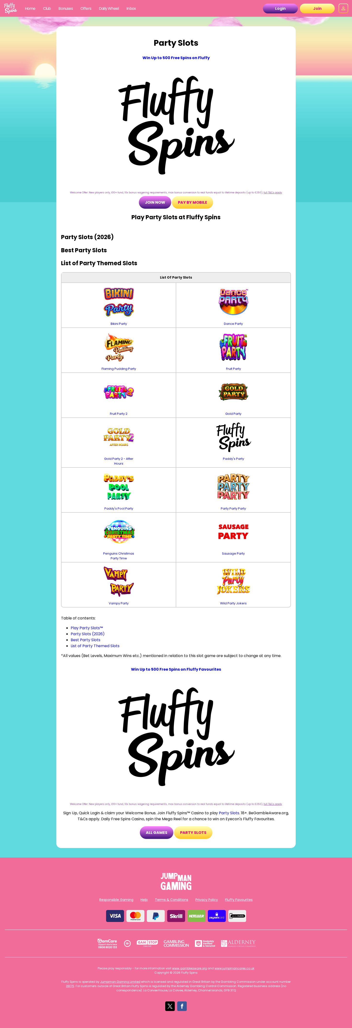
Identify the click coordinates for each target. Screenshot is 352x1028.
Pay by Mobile (192, 202)
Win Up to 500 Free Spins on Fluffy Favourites (176, 669)
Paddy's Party (233, 458)
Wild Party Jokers (233, 603)
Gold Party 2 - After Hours (118, 461)
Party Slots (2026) (88, 634)
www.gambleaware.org (189, 968)
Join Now (155, 202)
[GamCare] (107, 943)
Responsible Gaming (116, 899)
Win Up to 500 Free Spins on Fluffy (176, 58)
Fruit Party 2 (118, 413)
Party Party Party (233, 508)
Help (144, 899)
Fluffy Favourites (239, 899)
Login (280, 8)
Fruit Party (233, 368)
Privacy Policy (206, 899)
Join (317, 8)
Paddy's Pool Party (118, 508)
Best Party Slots (85, 640)
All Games (156, 832)
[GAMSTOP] (147, 943)
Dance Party (233, 323)
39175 (70, 986)
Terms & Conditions (171, 899)
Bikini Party (119, 323)
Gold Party (233, 413)
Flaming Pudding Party (119, 368)
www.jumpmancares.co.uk (234, 968)
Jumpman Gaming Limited (120, 982)
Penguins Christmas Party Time (118, 556)
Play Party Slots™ (87, 628)
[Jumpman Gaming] (176, 888)
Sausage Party (233, 553)
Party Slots (229, 813)
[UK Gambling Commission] (176, 943)
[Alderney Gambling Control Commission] (238, 943)
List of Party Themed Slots (95, 646)
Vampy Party (119, 603)
